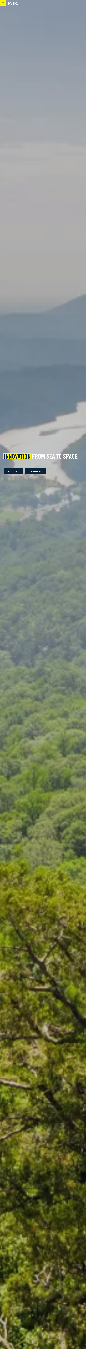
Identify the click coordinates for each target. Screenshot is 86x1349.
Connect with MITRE (35, 471)
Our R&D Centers (13, 471)
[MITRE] (13, 3)
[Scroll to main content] (43, 1340)
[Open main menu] (3, 3)
